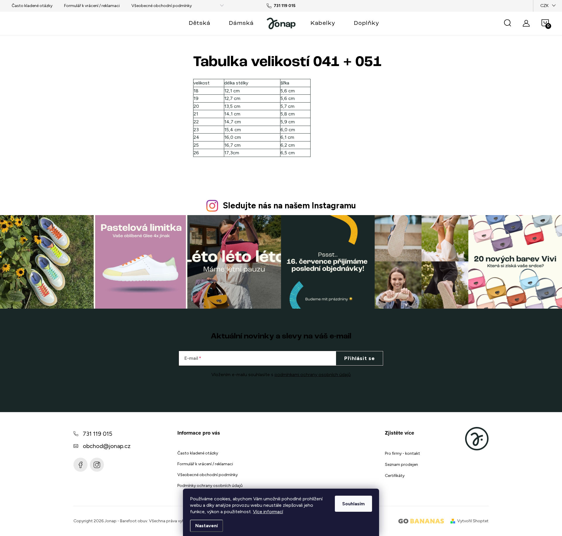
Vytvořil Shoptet (473, 520)
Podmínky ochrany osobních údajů (210, 485)
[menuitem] (199, 23)
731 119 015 (97, 433)
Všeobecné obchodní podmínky (161, 5)
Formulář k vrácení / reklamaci (92, 5)
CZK (544, 5)
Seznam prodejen (401, 464)
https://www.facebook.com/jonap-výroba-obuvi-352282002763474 (80, 465)
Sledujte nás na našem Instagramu (289, 205)
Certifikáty (395, 475)
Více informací (268, 511)
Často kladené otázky (32, 5)
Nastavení (206, 525)
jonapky (97, 465)
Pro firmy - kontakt (402, 453)
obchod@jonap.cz (107, 445)
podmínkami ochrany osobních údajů (313, 374)
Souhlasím (353, 503)
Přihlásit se (359, 358)
